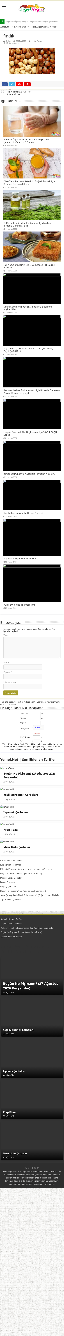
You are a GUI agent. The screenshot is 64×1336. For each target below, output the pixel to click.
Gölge (8, 41)
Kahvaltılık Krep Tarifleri (11, 860)
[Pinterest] (35, 1168)
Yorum (39, 41)
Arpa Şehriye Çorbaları (10, 899)
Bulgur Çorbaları (7, 882)
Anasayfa (4, 27)
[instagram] (38, 1168)
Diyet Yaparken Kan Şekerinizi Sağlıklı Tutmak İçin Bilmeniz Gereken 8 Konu (29, 182)
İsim (6, 663)
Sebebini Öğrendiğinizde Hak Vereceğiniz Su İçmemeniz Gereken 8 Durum (26, 141)
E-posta (7, 672)
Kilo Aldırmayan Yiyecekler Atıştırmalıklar (30, 27)
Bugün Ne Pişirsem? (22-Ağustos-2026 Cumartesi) (23, 891)
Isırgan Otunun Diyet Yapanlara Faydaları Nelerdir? (29, 473)
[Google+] (29, 1168)
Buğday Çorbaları (8, 886)
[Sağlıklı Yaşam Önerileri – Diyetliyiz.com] (32, 8)
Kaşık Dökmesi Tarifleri (10, 865)
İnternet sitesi (9, 682)
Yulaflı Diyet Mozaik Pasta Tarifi (19, 604)
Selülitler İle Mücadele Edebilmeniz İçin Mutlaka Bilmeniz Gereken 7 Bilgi (27, 224)
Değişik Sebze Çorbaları (11, 878)
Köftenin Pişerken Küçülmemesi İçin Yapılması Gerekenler (26, 869)
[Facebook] (32, 1168)
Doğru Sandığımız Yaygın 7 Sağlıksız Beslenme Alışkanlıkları (32, 21)
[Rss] (26, 1168)
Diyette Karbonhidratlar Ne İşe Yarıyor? (23, 513)
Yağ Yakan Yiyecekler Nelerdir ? (19, 558)
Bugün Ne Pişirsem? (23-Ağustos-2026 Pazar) (21, 873)
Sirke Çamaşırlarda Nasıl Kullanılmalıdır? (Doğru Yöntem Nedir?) (29, 895)
